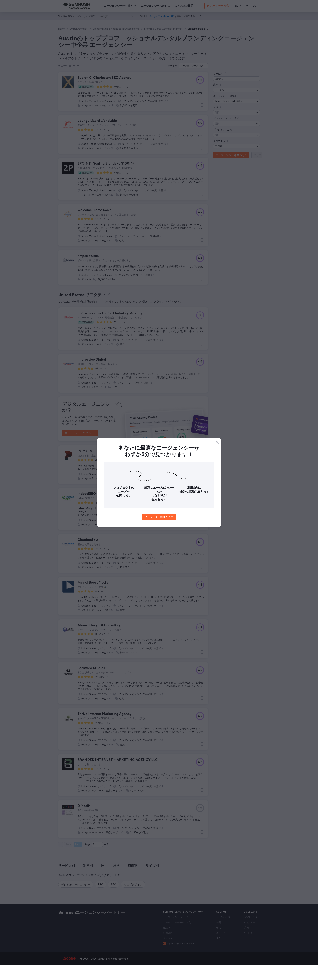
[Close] (217, 442)
